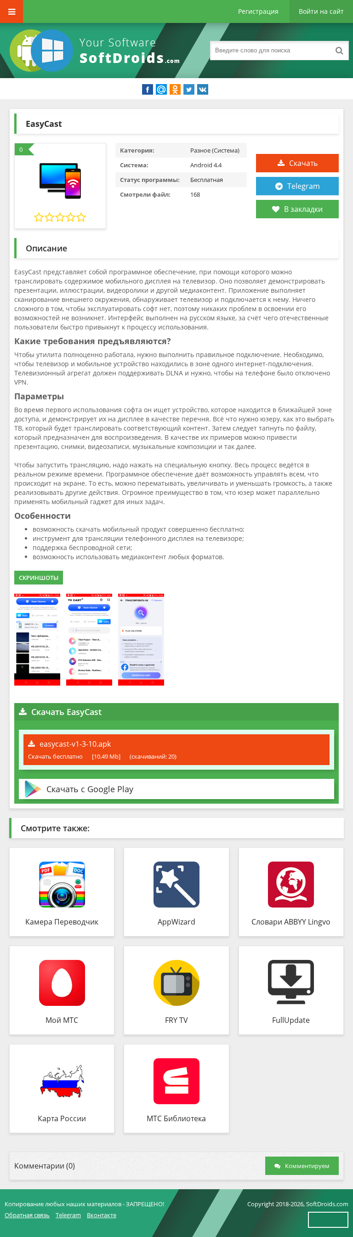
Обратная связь (27, 1215)
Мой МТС (62, 1020)
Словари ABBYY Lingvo (290, 922)
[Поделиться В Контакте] (202, 89)
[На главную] (96, 51)
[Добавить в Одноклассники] (175, 89)
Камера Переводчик (61, 922)
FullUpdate (291, 1020)
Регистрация (258, 11)
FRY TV (176, 1020)
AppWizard (176, 922)
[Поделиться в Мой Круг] (161, 89)
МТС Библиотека (176, 1118)
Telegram (303, 186)
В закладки (303, 209)
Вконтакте (101, 1215)
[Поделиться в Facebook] (147, 89)
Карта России (62, 1118)
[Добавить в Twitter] (188, 89)
